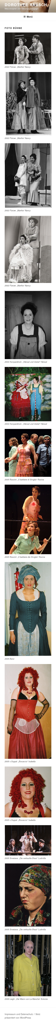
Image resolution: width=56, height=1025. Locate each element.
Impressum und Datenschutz (19, 1014)
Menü (30, 16)
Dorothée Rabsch (26, 4)
